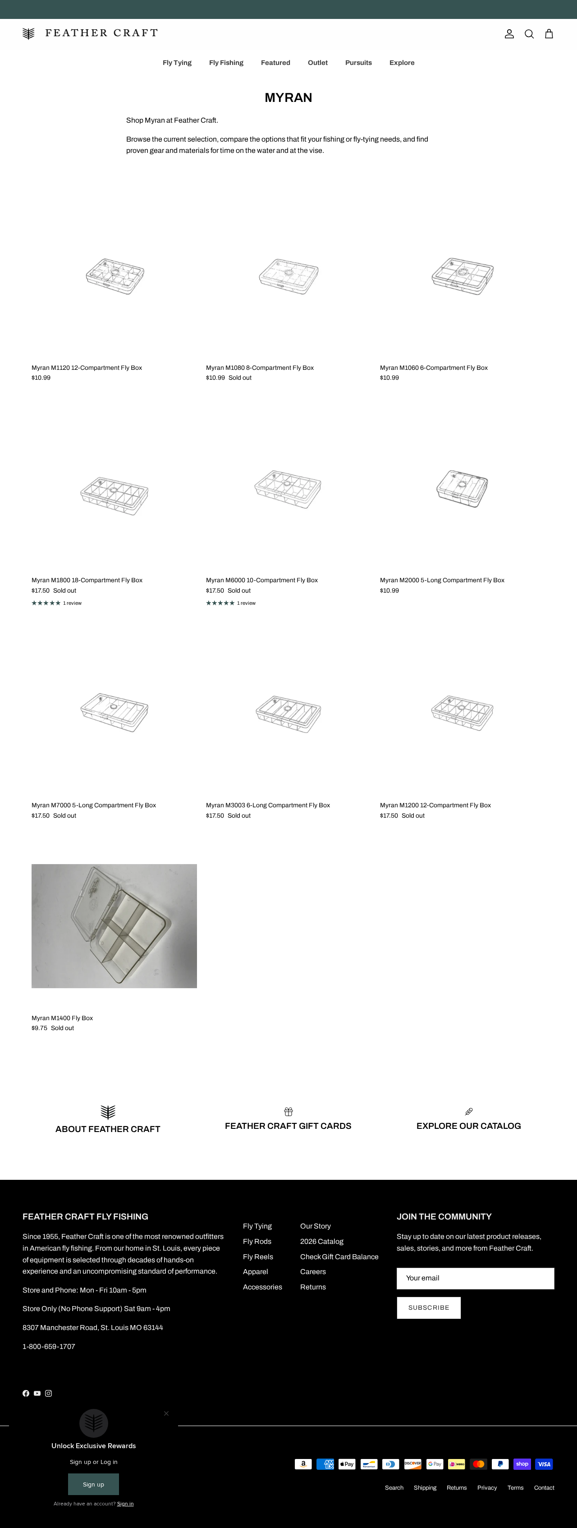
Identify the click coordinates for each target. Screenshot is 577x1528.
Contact (544, 1488)
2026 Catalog (321, 1241)
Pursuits (358, 62)
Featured (275, 62)
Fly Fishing (226, 62)
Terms (516, 1488)
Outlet (318, 62)
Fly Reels (258, 1257)
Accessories (262, 1287)
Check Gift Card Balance (339, 1257)
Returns (313, 1287)
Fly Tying (177, 62)
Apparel (255, 1271)
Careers (313, 1271)
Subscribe (428, 1307)
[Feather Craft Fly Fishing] (90, 34)
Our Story (315, 1226)
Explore (402, 62)
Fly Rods (257, 1241)
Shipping (425, 1488)
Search (394, 1488)
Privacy (487, 1488)
